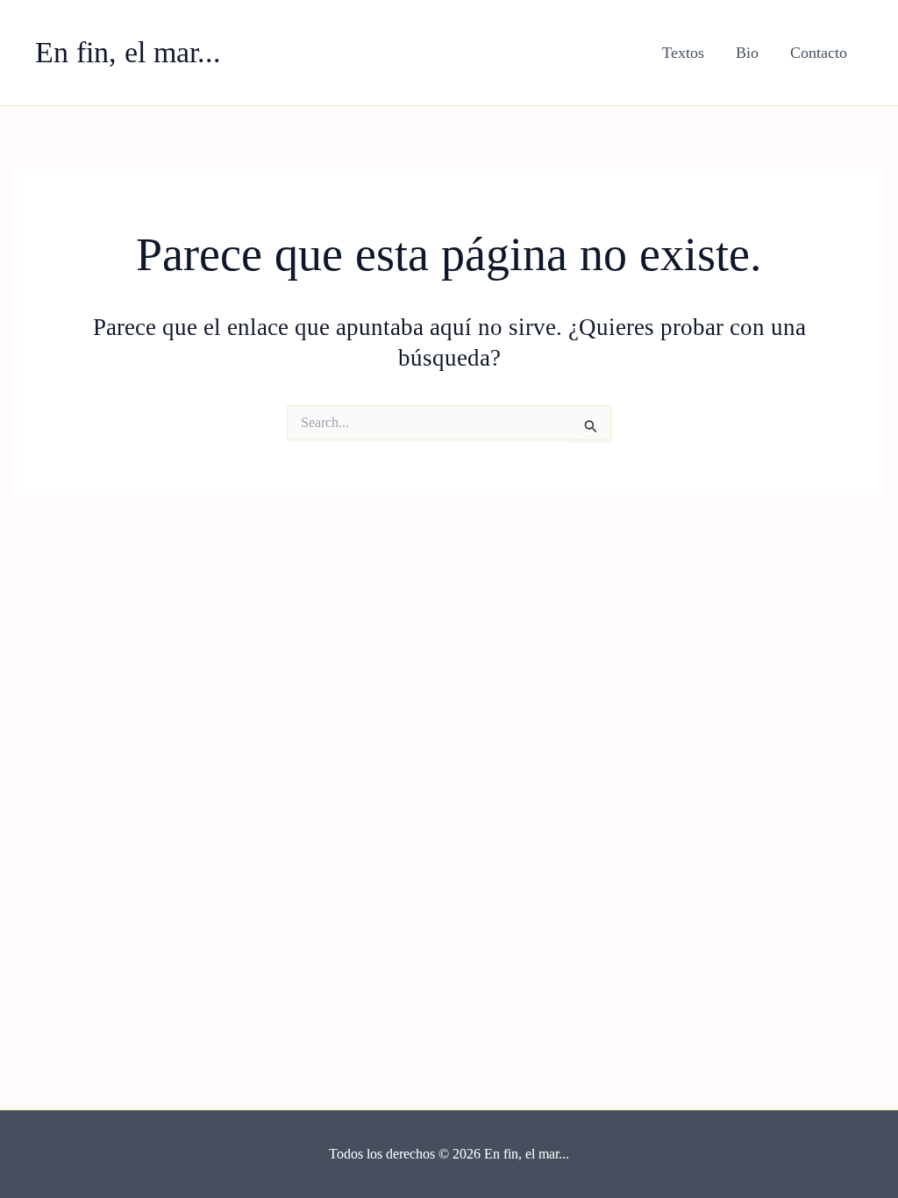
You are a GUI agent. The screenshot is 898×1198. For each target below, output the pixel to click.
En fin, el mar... (128, 52)
